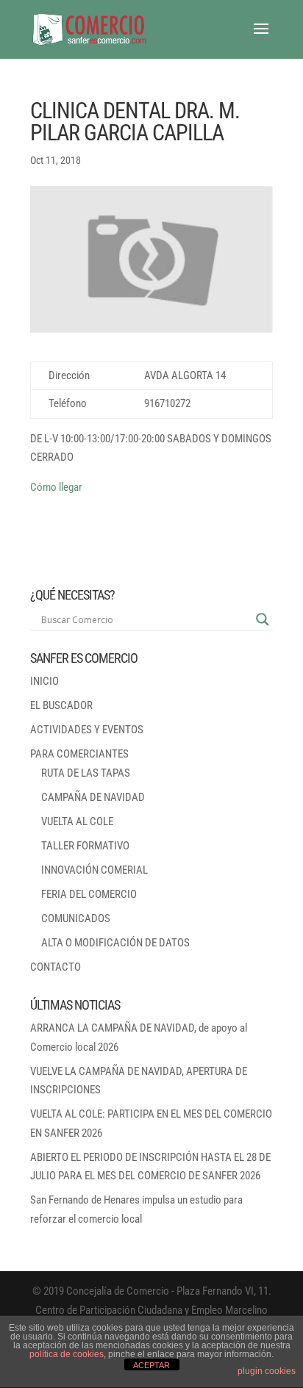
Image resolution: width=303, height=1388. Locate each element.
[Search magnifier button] (262, 619)
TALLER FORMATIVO (85, 845)
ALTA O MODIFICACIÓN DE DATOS (115, 942)
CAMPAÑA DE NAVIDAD (93, 797)
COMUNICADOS (75, 918)
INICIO (44, 681)
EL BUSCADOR (61, 705)
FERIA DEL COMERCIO (89, 894)
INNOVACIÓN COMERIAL (94, 870)
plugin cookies (267, 1371)
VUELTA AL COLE (77, 821)
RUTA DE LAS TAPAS (85, 773)
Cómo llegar (56, 487)
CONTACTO (55, 967)
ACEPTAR (151, 1365)
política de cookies (66, 1354)
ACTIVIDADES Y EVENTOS (86, 729)
